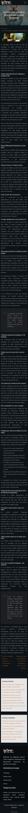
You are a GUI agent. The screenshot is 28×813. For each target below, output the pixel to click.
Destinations (5, 28)
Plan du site (14, 812)
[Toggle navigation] (25, 2)
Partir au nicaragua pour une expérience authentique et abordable (7, 660)
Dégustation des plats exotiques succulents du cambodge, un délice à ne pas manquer (21, 662)
